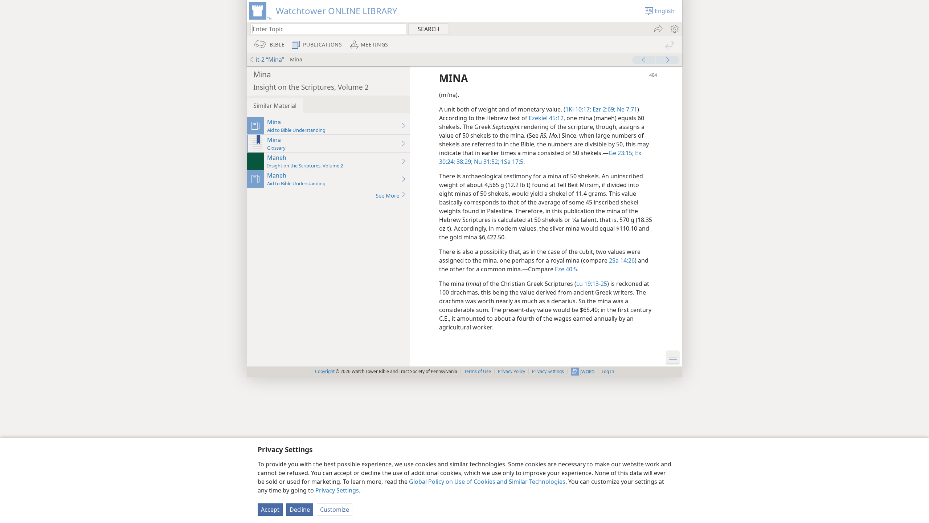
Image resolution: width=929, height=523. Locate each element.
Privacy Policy (511, 371)
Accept (270, 510)
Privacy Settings (337, 490)
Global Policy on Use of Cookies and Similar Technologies (487, 482)
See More (387, 195)
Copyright (325, 371)
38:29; (463, 162)
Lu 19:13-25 (591, 284)
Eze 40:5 (566, 269)
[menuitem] (674, 29)
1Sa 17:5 (511, 162)
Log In (608, 371)
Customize (334, 510)
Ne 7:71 (626, 109)
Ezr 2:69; (603, 109)
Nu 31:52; (485, 162)
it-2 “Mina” (270, 60)
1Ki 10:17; (578, 109)
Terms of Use (477, 371)
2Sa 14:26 (622, 260)
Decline (300, 510)
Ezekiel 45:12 (546, 118)
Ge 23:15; (621, 153)
